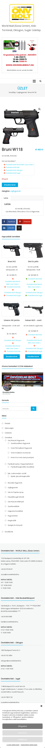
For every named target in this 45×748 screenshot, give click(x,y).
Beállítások (22, 739)
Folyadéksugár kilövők (16, 497)
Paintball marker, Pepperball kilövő (20, 464)
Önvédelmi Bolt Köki (12, 167)
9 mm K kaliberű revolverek (21, 453)
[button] (41, 706)
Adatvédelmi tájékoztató (29, 745)
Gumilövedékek (13, 506)
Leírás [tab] (6, 198)
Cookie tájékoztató (13, 745)
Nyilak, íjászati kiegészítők (20, 476)
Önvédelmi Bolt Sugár (13, 173)
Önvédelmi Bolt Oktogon (14, 170)
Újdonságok (9, 428)
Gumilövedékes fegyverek (20, 443)
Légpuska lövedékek (15, 511)
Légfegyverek (22, 92)
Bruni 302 (12, 261)
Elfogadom (22, 726)
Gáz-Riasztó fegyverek (16, 440)
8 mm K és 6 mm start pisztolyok (22, 457)
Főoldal (7, 423)
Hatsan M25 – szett (33, 320)
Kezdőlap (12, 92)
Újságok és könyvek (15, 525)
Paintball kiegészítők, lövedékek (22, 467)
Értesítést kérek (10, 185)
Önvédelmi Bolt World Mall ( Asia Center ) (20, 165)
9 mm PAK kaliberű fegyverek (21, 448)
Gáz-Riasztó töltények (16, 502)
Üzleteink (8, 433)
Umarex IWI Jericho (12, 320)
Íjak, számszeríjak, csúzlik (17, 473)
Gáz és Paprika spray (16, 492)
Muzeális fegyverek (15, 483)
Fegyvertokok (13, 516)
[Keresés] (33, 408)
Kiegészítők (12, 520)
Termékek (8, 437)
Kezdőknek (9, 532)
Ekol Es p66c (33, 261)
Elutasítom (22, 733)
